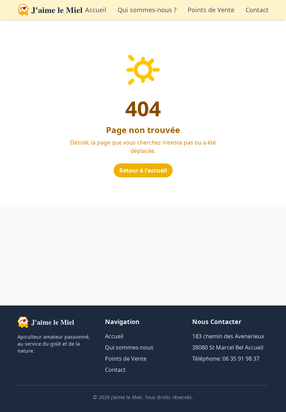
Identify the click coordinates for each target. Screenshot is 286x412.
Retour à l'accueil (143, 170)
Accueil (95, 10)
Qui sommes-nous (129, 347)
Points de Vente (211, 10)
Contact (257, 10)
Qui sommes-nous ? (147, 10)
